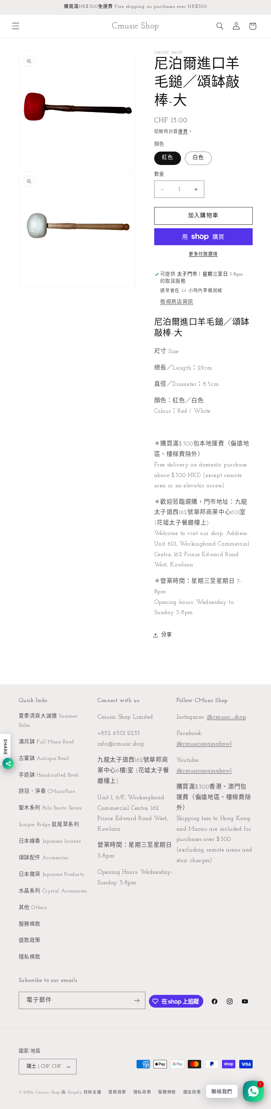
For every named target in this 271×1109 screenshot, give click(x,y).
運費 (183, 132)
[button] (15, 26)
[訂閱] (137, 1000)
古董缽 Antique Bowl (44, 758)
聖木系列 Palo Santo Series (50, 808)
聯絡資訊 (217, 1092)
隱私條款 (30, 957)
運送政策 (192, 1092)
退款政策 (30, 940)
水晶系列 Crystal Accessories (53, 891)
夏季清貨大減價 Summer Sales (48, 721)
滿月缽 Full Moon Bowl (46, 742)
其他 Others (33, 907)
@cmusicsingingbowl (203, 744)
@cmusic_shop (226, 717)
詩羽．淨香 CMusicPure (47, 791)
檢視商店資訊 (176, 302)
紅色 (167, 157)
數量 (159, 174)
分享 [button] (166, 635)
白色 (198, 157)
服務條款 (30, 924)
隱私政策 (142, 1092)
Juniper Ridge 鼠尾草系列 (49, 824)
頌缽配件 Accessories (43, 858)
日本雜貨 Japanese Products (51, 874)
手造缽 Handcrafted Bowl (49, 775)
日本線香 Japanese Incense (50, 841)
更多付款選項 (203, 254)
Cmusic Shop (47, 1092)
